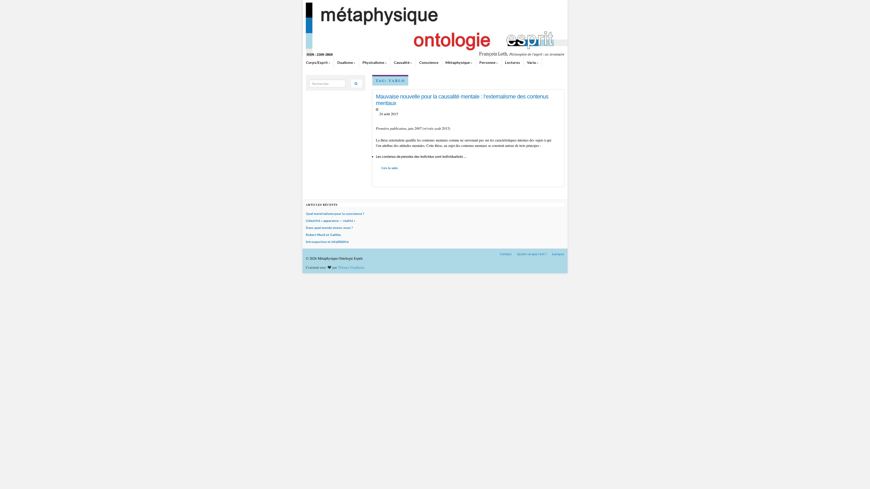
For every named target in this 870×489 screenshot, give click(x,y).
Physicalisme (373, 62)
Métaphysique (458, 62)
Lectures (512, 62)
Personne (487, 62)
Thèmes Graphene (351, 267)
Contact (506, 254)
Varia (531, 62)
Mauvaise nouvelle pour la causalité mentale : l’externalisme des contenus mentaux (462, 99)
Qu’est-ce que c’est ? (532, 254)
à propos (558, 254)
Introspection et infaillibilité (327, 242)
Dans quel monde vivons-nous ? (329, 228)
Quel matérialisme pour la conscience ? (335, 214)
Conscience (428, 62)
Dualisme (345, 62)
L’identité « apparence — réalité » (330, 221)
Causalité (402, 62)
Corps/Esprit (317, 62)
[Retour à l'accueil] (435, 28)
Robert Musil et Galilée (323, 235)
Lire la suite (390, 167)
